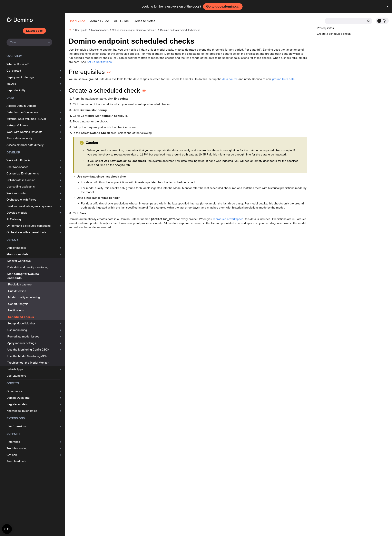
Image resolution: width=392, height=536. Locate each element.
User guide (81, 30)
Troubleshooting (17, 448)
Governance (14, 391)
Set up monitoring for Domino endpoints (134, 30)
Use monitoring (17, 330)
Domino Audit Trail (18, 397)
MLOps (11, 83)
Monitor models (17, 254)
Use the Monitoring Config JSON (28, 349)
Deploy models (16, 247)
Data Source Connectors (22, 112)
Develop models (17, 212)
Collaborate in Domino (21, 180)
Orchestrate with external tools (26, 232)
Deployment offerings (20, 77)
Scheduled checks (21, 316)
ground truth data (283, 79)
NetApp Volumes (17, 125)
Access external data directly (25, 144)
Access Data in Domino (22, 105)
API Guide (121, 21)
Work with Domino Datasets (24, 131)
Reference (13, 441)
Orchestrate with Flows (21, 199)
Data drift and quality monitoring (28, 267)
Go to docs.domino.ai (222, 6)
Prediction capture (20, 284)
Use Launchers (16, 375)
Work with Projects (18, 160)
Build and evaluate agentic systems (29, 206)
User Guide (77, 21)
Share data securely (19, 138)
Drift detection (17, 291)
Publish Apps (15, 369)
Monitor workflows (19, 260)
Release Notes (144, 21)
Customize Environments (23, 173)
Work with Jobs (16, 193)
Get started (14, 70)
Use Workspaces (17, 167)
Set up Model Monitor (21, 323)
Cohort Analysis (18, 303)
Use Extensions (17, 426)
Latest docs (34, 30)
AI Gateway (14, 219)
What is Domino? (18, 64)
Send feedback (16, 461)
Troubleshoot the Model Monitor (28, 362)
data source (230, 79)
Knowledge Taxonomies (22, 410)
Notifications (16, 310)
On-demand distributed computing (29, 225)
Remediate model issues (23, 336)
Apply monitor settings (21, 343)
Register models (17, 404)
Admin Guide (99, 21)
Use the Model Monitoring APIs (27, 356)
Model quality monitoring (24, 297)
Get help (12, 454)
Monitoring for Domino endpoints (23, 276)
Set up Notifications (99, 61)
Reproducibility (16, 90)
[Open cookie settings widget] (7, 529)
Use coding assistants (21, 186)
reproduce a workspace (228, 219)
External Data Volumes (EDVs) (26, 118)
